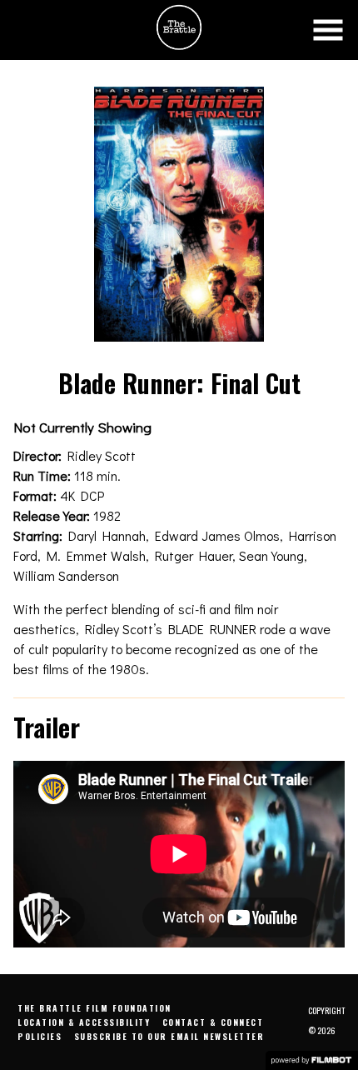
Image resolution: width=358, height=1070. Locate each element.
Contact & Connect (213, 1022)
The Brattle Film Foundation (94, 1008)
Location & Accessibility (83, 1022)
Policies (39, 1036)
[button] (328, 30)
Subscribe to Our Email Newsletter (169, 1036)
